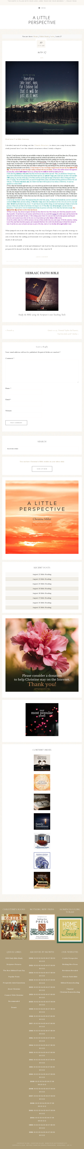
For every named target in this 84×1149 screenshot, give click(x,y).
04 (42, 958)
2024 (31, 973)
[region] (14, 926)
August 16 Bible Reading (42, 603)
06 (47, 958)
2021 (31, 994)
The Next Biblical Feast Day (14, 970)
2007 (31, 1096)
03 (39, 958)
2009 (32, 1081)
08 (52, 958)
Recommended (14, 1001)
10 (40, 969)
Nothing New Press (70, 964)
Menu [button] (43, 8)
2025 (31, 965)
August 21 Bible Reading (42, 579)
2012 (31, 1060)
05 (44, 958)
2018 (31, 1016)
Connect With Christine (14, 995)
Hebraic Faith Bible (70, 977)
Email (8, 400)
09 (54, 965)
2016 (31, 1031)
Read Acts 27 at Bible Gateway (17, 139)
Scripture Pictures (14, 964)
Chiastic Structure (41, 145)
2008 (31, 1089)
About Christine (14, 989)
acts (41, 58)
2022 (31, 987)
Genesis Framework (48, 1145)
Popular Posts (14, 977)
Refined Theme (32, 1145)
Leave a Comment (42, 257)
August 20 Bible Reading (42, 584)
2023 (31, 980)
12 (44, 969)
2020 (31, 1002)
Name (8, 388)
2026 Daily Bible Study (14, 958)
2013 (31, 1052)
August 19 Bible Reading (42, 589)
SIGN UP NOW (42, 469)
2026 (31, 958)
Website (8, 411)
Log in (69, 1145)
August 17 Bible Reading (42, 598)
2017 (31, 1023)
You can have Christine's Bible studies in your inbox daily (42, 462)
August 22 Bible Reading (42, 574)
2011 (31, 1067)
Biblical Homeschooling (70, 983)
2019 (31, 1009)
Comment (9, 358)
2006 (32, 1103)
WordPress (61, 1145)
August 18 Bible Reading (42, 593)
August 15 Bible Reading (42, 607)
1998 (31, 1132)
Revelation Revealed (70, 970)
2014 (31, 1045)
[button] (14, 926)
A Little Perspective (42, 20)
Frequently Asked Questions (14, 983)
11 (42, 969)
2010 (31, 1074)
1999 (31, 1125)
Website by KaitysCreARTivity (56, 1143)
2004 (32, 1118)
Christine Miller (37, 1143)
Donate (14, 1007)
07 (49, 958)
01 (35, 958)
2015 (31, 1038)
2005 (31, 1110)
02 (37, 958)
